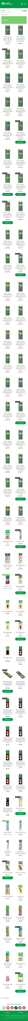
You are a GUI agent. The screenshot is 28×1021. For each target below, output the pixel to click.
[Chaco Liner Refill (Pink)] (7, 977)
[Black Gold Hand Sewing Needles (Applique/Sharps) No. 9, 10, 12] (7, 703)
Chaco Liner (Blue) (7, 872)
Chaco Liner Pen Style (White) (20, 939)
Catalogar (7, 1012)
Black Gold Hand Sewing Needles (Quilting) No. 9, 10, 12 (8, 811)
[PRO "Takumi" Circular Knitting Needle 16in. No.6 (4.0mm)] (20, 178)
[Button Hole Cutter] (20, 825)
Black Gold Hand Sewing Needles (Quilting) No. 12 (7, 787)
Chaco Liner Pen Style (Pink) (20, 918)
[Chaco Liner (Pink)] (20, 866)
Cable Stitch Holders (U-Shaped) (20, 852)
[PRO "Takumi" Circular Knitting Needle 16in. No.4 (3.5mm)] (7, 178)
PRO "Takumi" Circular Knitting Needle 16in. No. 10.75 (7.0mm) (20, 39)
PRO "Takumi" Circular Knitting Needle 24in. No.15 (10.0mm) (7, 343)
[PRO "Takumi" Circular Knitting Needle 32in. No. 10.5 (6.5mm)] (20, 458)
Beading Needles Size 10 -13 (20, 586)
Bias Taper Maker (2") (7, 658)
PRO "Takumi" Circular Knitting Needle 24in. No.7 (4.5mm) (7, 415)
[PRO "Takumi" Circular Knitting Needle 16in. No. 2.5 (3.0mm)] (7, 54)
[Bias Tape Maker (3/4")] (20, 625)
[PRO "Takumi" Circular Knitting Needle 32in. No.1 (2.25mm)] (7, 510)
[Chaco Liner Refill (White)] (20, 977)
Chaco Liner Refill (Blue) (20, 964)
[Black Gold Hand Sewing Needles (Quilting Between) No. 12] (7, 731)
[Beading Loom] (7, 579)
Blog (2, 1015)
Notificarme (20, 142)
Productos (20, 1012)
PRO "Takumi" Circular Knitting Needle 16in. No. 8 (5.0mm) (7, 87)
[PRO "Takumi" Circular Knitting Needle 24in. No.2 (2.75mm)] (20, 334)
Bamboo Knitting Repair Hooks (7, 566)
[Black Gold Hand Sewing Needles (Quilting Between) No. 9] (20, 731)
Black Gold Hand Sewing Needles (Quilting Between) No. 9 (20, 740)
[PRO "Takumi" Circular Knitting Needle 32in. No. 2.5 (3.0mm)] (20, 482)
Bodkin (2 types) (20, 808)
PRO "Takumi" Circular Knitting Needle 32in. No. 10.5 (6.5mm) (20, 468)
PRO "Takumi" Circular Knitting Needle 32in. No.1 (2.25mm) (7, 520)
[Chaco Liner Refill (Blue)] (20, 956)
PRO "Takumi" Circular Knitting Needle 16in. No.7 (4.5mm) (7, 215)
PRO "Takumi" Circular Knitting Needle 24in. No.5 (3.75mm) (7, 391)
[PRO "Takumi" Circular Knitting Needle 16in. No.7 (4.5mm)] (7, 206)
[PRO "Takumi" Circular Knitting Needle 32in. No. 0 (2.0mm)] (20, 434)
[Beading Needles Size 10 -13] (20, 579)
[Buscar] (22, 4)
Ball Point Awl (20, 541)
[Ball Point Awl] (20, 534)
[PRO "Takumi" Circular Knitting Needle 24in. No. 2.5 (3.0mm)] (20, 258)
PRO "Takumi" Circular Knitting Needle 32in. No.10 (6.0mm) (20, 520)
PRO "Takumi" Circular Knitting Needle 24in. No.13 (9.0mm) (20, 320)
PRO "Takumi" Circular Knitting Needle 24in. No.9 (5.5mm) (7, 444)
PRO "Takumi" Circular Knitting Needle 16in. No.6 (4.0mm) (20, 187)
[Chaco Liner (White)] (7, 889)
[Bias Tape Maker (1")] (7, 604)
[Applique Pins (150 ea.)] (7, 534)
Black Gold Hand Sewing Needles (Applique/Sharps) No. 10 (20, 660)
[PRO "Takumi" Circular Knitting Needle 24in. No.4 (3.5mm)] (20, 358)
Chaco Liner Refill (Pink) (7, 985)
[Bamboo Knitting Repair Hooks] (7, 558)
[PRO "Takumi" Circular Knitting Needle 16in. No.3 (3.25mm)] (20, 154)
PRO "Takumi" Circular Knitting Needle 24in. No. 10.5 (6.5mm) (20, 243)
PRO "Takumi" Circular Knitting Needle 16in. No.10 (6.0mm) (7, 111)
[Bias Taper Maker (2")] (7, 650)
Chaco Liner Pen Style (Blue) (7, 918)
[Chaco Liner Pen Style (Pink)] (20, 910)
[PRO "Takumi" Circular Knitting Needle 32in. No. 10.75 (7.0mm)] (7, 482)
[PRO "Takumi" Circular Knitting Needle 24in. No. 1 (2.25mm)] (20, 206)
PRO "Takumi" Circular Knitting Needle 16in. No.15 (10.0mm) (20, 135)
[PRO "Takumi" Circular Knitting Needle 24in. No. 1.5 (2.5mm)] (7, 234)
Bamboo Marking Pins (20, 566)
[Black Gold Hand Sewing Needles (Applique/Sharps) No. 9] (20, 674)
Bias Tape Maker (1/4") (7, 633)
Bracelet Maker (8, 832)
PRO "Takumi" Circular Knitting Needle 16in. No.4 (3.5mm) (7, 187)
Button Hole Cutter (20, 832)
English (3, 10)
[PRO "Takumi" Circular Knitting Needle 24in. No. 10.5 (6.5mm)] (20, 234)
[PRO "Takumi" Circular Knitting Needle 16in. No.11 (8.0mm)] (20, 101)
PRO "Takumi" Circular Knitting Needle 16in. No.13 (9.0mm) (7, 135)
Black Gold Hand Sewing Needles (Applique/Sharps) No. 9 (20, 684)
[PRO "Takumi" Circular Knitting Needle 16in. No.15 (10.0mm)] (20, 125)
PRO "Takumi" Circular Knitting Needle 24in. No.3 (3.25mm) (7, 367)
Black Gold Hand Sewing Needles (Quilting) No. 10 (20, 763)
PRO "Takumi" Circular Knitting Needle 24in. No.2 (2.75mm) (20, 343)
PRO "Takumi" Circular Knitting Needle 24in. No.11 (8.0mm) (7, 320)
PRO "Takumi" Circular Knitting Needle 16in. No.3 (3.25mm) (20, 163)
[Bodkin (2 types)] (20, 801)
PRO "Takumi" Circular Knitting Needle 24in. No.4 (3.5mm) (20, 367)
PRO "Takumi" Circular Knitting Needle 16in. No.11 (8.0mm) (20, 111)
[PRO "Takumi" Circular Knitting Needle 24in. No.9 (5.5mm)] (7, 434)
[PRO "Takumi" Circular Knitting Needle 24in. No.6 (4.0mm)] (20, 382)
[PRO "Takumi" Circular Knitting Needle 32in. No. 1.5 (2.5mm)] (7, 458)
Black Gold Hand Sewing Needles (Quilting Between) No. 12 (7, 740)
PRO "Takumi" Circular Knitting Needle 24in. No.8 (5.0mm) (20, 415)
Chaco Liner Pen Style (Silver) (7, 939)
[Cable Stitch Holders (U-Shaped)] (20, 845)
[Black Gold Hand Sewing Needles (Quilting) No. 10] (20, 755)
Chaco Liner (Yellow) (20, 897)
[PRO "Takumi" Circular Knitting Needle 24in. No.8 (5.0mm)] (20, 406)
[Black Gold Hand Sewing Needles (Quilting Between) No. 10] (20, 703)
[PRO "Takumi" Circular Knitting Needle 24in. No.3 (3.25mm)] (7, 358)
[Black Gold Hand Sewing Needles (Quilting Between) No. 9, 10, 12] (7, 755)
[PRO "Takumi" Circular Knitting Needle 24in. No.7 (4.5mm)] (7, 406)
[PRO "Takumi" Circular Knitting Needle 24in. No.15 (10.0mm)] (7, 334)
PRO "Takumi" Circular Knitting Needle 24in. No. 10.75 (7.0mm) (7, 267)
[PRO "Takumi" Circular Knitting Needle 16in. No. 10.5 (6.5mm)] (7, 30)
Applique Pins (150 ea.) (7, 542)
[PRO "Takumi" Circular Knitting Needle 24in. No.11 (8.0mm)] (7, 310)
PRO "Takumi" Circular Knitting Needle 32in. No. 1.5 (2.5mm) (8, 468)
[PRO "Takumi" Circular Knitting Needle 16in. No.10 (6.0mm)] (7, 101)
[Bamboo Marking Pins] (20, 558)
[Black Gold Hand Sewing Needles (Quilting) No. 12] (7, 779)
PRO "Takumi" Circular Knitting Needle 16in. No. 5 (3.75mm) (20, 63)
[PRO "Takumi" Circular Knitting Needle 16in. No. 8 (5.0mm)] (7, 77)
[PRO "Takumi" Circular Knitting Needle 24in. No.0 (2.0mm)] (7, 286)
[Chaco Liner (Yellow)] (20, 889)
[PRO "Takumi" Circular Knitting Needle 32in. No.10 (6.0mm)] (20, 510)
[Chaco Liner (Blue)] (7, 866)
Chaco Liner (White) (7, 896)
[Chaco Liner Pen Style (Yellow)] (7, 956)
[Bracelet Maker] (7, 825)
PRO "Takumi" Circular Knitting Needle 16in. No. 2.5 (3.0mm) (7, 63)
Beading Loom (7, 586)
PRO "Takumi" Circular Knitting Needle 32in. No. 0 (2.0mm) (20, 444)
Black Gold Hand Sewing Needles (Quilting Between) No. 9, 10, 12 (7, 764)
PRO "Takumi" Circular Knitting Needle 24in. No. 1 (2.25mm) (20, 215)
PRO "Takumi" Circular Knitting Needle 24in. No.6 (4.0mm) (20, 391)
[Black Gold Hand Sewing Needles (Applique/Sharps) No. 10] (20, 650)
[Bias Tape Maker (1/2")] (20, 604)
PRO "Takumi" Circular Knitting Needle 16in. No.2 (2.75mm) (7, 163)
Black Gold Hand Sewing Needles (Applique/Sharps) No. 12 (7, 684)
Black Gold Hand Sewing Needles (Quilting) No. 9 (20, 787)
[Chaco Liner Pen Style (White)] (20, 931)
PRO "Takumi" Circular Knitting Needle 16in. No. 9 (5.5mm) (20, 87)
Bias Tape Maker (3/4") (20, 633)
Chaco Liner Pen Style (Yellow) (7, 964)
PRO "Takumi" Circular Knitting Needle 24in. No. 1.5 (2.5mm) (8, 243)
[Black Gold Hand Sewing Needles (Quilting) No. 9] (20, 779)
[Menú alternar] (25, 4)
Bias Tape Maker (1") (7, 611)
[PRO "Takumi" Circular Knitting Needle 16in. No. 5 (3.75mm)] (20, 54)
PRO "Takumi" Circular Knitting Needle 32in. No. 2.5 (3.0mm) (20, 491)
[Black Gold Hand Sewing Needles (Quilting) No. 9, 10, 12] (7, 801)
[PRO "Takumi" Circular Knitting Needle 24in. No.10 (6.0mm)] (20, 286)
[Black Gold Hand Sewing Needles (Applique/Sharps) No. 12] (7, 674)
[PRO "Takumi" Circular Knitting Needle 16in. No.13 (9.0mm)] (7, 125)
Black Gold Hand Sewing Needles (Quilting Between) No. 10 (20, 712)
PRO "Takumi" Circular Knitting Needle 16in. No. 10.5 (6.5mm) (7, 39)
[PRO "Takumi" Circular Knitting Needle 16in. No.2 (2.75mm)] (7, 154)
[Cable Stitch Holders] (7, 845)
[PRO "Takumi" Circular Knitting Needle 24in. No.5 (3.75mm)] (7, 382)
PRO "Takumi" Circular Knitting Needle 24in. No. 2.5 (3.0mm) (20, 267)
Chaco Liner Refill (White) (20, 985)
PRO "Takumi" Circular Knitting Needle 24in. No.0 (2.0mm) (7, 296)
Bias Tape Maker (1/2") (20, 612)
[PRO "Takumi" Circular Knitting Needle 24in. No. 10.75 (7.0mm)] (7, 258)
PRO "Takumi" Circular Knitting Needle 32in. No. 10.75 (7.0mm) (7, 491)
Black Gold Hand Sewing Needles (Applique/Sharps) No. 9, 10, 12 (7, 712)
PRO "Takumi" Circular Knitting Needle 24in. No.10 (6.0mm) (20, 296)
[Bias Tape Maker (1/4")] (7, 625)
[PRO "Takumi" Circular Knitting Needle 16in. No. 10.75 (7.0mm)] (20, 30)
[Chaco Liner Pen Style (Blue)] (7, 910)
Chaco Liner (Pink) (20, 872)
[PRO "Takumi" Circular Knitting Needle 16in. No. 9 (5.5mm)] (20, 77)
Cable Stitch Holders (7, 852)
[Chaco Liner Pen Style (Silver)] (7, 931)
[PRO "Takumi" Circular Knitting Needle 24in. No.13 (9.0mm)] (20, 310)
